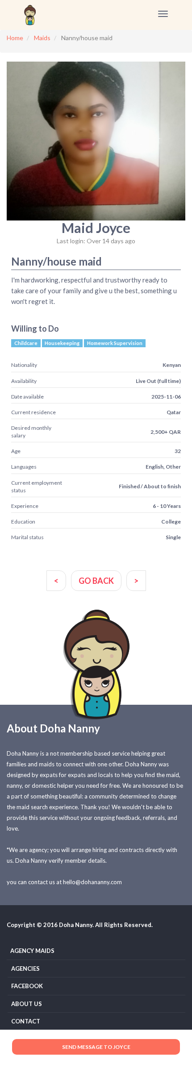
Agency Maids (32, 950)
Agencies (25, 968)
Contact (25, 1021)
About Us (26, 1003)
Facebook (27, 986)
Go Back (96, 581)
